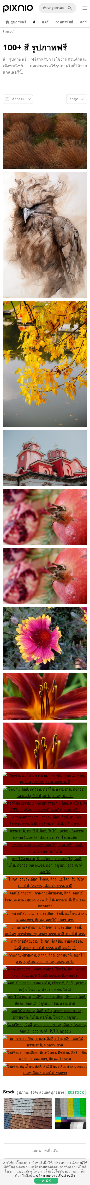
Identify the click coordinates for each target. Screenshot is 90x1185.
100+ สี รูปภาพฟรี (35, 47)
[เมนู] (85, 8)
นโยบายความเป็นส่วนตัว (55, 1175)
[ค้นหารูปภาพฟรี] (70, 8)
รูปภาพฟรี (18, 22)
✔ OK (46, 1180)
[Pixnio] (18, 9)
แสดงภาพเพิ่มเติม (45, 1150)
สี (34, 22)
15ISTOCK (75, 1092)
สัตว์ (45, 22)
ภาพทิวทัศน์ (64, 22)
